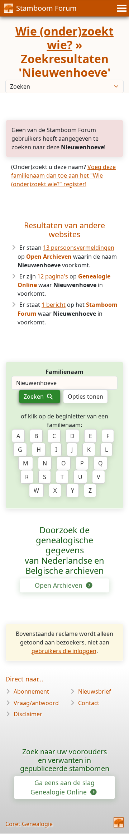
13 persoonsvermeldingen (78, 248)
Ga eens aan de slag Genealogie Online (62, 787)
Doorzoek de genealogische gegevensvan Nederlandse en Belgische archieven (64, 550)
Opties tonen (85, 396)
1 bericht (54, 305)
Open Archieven (59, 585)
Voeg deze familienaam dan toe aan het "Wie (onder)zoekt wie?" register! (63, 175)
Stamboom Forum (46, 8)
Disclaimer (28, 714)
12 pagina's (52, 276)
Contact (88, 703)
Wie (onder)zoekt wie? (64, 37)
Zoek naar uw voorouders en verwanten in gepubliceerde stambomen (64, 760)
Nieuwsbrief (94, 691)
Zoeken (34, 396)
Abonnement (31, 691)
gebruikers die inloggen (64, 651)
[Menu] (121, 8)
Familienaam (64, 372)
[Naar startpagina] (119, 822)
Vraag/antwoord (36, 703)
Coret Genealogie (29, 824)
